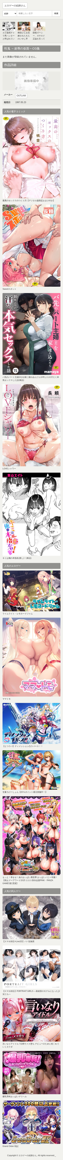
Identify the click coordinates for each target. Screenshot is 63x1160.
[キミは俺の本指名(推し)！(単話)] (31, 514)
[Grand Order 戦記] (31, 1122)
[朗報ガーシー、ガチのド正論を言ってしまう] (39, 26)
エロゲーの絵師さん (15, 5)
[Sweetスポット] (31, 246)
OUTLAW (21, 95)
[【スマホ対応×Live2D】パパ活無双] (31, 917)
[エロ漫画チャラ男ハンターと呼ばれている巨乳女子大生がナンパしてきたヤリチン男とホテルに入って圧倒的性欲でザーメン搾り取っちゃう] (9, 26)
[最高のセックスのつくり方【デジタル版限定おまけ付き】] (31, 157)
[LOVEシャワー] (31, 425)
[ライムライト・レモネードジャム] (31, 591)
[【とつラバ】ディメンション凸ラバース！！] (31, 723)
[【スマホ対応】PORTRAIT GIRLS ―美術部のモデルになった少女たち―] (31, 967)
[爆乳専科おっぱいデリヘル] (31, 1072)
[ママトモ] (31, 657)
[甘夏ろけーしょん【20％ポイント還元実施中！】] (31, 770)
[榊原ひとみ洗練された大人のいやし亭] (24, 26)
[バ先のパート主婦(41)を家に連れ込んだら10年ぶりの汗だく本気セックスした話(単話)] (31, 334)
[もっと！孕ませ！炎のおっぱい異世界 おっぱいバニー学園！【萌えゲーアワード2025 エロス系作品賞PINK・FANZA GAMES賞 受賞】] (31, 835)
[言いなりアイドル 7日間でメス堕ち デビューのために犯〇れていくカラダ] (31, 1019)
